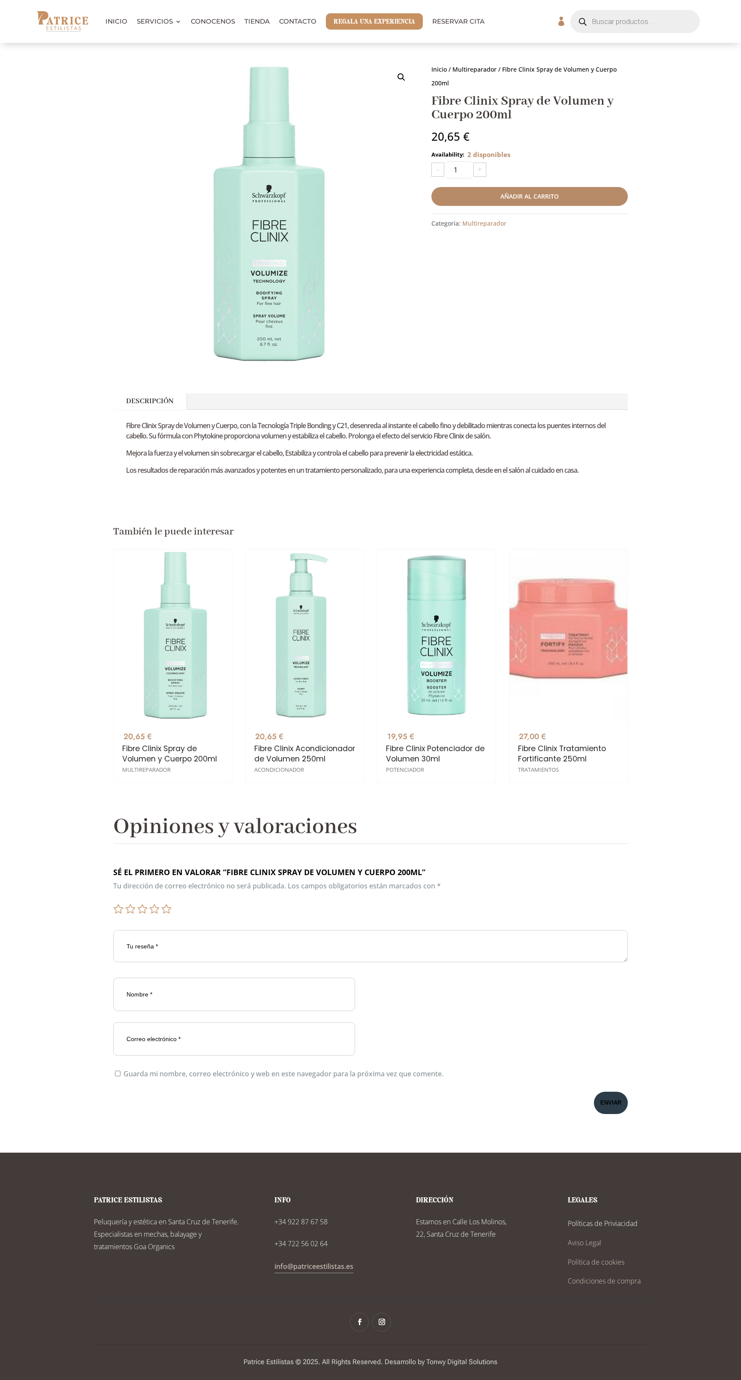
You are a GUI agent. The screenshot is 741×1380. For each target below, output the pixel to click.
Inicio (439, 69)
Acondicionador (279, 769)
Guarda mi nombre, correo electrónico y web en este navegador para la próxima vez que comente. (283, 1073)
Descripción (150, 401)
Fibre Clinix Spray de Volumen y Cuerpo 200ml (169, 753)
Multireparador (474, 69)
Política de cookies (596, 1262)
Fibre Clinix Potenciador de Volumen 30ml (435, 753)
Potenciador (405, 769)
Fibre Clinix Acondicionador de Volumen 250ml (304, 753)
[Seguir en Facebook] (359, 1322)
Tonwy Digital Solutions (461, 1362)
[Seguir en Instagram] (381, 1322)
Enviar (610, 1102)
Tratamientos (538, 769)
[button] (401, 77)
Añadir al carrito (529, 196)
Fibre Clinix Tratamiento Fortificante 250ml (562, 753)
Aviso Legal (584, 1242)
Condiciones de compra (604, 1281)
